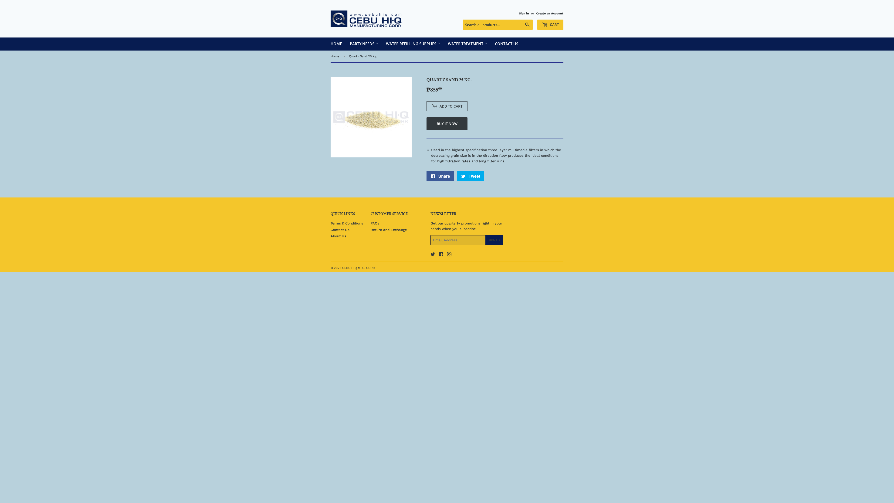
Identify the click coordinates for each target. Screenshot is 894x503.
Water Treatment (466, 43)
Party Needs (362, 43)
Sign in (524, 13)
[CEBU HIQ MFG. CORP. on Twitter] (432, 255)
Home (336, 43)
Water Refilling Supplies (411, 43)
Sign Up (494, 240)
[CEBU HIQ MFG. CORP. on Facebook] (441, 255)
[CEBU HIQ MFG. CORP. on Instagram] (449, 255)
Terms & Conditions (347, 223)
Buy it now (447, 123)
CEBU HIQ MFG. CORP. (358, 268)
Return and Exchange (389, 230)
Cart (554, 24)
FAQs (375, 223)
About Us (338, 236)
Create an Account (549, 13)
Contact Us (506, 43)
